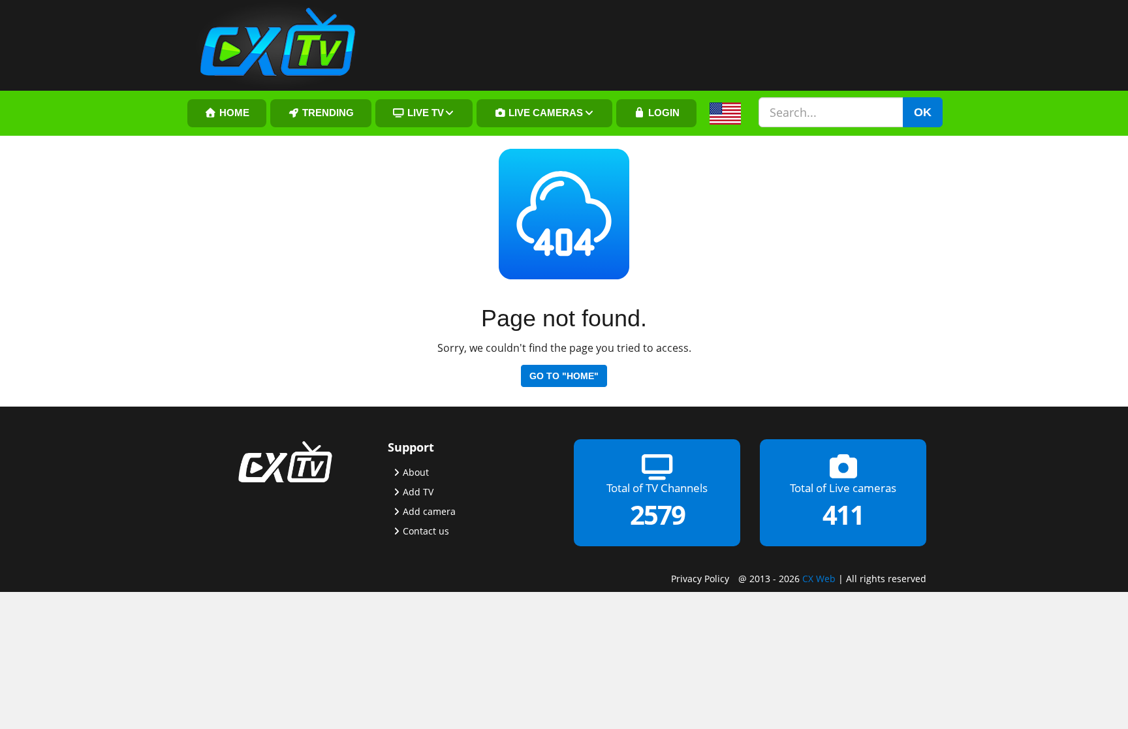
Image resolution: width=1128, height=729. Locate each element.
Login (663, 113)
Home (233, 113)
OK (923, 112)
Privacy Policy (700, 578)
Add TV (418, 492)
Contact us (426, 531)
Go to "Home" (564, 376)
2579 (657, 515)
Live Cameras (544, 113)
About (416, 472)
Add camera (429, 511)
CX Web (819, 578)
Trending (327, 113)
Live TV (424, 113)
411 (843, 515)
